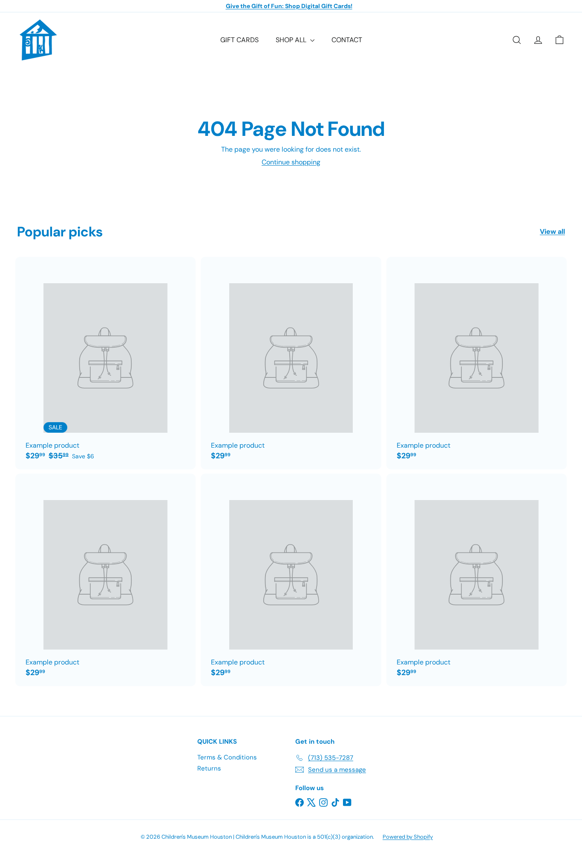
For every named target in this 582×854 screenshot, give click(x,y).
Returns (209, 768)
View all (552, 231)
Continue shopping (291, 162)
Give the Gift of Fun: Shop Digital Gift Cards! (289, 6)
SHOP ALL (292, 39)
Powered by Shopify (408, 836)
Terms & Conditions (227, 757)
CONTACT (346, 39)
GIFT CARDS (239, 39)
